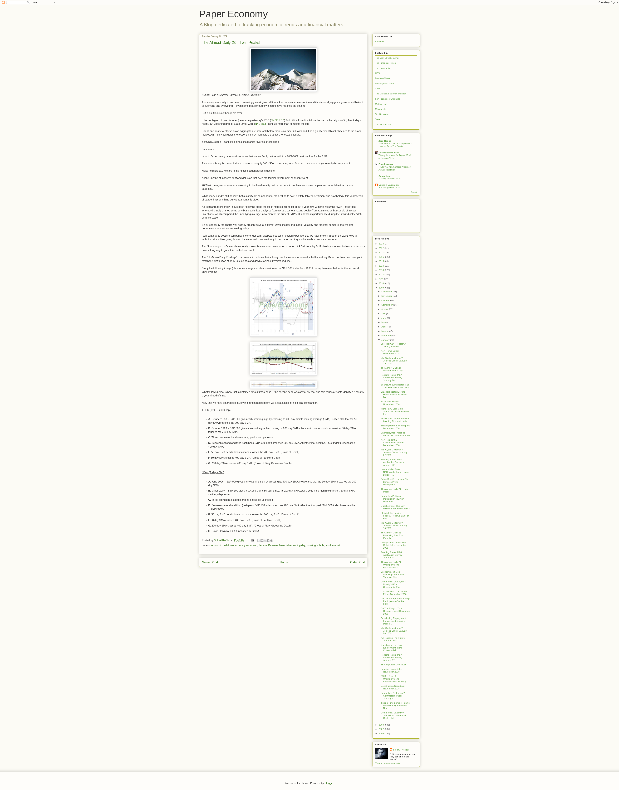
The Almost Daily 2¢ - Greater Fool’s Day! (392, 369)
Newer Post (210, 562)
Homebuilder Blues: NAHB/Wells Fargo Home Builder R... (395, 472)
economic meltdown (222, 545)
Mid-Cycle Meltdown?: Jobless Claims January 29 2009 (394, 361)
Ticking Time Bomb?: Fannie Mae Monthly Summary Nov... (395, 706)
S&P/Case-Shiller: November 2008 (390, 403)
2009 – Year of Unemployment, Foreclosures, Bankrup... (394, 679)
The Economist (382, 68)
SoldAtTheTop (401, 749)
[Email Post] (252, 540)
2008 (381, 724)
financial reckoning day (292, 545)
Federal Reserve (268, 545)
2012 (381, 274)
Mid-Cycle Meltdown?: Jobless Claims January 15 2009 (394, 526)
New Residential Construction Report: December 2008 (392, 443)
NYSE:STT (261, 123)
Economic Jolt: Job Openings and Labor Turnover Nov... (392, 575)
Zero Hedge (384, 141)
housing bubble (315, 545)
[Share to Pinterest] (271, 540)
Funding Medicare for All (389, 178)
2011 (381, 279)
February (386, 335)
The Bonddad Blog (388, 152)
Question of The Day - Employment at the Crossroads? (392, 648)
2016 (381, 257)
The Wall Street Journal (387, 58)
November (387, 296)
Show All (414, 192)
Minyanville (380, 109)
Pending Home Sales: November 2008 (392, 670)
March (384, 331)
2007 (381, 729)
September (387, 304)
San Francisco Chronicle (387, 99)
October (385, 300)
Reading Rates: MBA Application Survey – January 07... (392, 657)
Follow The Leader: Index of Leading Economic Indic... (395, 420)
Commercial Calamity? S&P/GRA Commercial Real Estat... (393, 715)
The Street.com (383, 124)
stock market (333, 545)
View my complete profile (388, 763)
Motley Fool (381, 104)
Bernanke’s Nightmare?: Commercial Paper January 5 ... (393, 696)
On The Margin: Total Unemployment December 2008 (395, 611)
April (384, 326)
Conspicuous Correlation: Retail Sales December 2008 (394, 545)
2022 (381, 248)
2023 (381, 243)
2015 (381, 261)
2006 (381, 733)
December (387, 291)
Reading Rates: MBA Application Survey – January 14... (392, 555)
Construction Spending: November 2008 (393, 687)
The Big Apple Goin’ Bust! (394, 664)
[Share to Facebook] (268, 540)
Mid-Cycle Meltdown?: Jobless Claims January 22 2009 (394, 452)
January (385, 340)
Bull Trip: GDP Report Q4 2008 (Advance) (393, 345)
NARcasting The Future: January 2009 (393, 639)
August (385, 309)
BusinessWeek (382, 78)
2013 (381, 270)
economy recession (246, 545)
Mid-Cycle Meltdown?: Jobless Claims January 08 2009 (394, 631)
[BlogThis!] (262, 540)
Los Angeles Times (384, 83)
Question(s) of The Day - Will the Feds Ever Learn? (395, 507)
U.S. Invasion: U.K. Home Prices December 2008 (394, 592)
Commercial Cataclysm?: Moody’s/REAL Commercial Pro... (393, 584)
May (383, 322)
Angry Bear (384, 176)
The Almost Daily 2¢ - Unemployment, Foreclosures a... (392, 565)
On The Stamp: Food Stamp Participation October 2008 (395, 601)
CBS (377, 73)
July (383, 313)
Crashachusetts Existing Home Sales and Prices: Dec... (394, 394)
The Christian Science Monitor (390, 93)
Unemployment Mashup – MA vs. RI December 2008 (395, 434)
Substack (379, 41)
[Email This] (259, 540)
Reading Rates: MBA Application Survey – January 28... (392, 378)
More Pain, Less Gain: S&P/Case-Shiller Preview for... (395, 411)
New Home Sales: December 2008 (390, 352)
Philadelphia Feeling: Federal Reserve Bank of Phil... (395, 516)
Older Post (357, 562)
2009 (381, 287)
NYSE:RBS (277, 120)
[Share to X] (265, 540)
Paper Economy (233, 14)
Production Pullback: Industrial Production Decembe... (392, 499)
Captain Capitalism (388, 185)
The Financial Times (385, 63)
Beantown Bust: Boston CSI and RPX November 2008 (395, 386)
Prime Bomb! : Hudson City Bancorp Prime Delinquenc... (394, 482)
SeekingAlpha (382, 114)
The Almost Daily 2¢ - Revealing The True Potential (392, 535)
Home (284, 562)
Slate (377, 119)
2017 (381, 252)
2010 (381, 283)
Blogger (328, 783)
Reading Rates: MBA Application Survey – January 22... (392, 462)
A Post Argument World (389, 187)
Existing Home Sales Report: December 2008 (395, 427)
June (384, 318)
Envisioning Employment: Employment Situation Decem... (393, 621)
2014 (381, 265)
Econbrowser (385, 164)
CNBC (378, 88)
